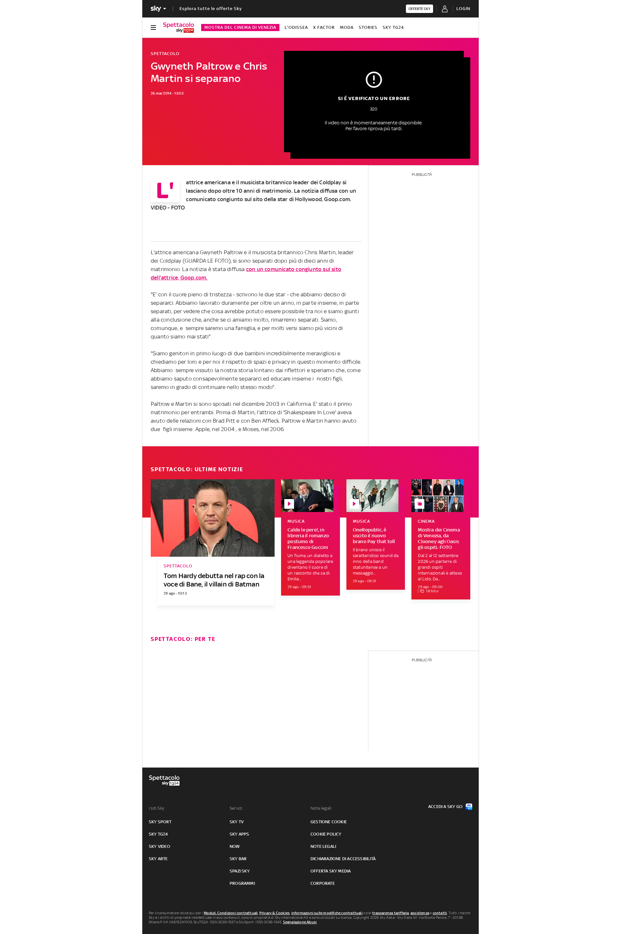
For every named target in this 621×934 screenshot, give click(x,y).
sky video (159, 846)
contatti (440, 913)
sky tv (237, 821)
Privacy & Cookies (274, 913)
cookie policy (326, 834)
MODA (347, 27)
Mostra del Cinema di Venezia (240, 27)
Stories (368, 27)
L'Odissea (296, 27)
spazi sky (240, 871)
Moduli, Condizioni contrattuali (231, 913)
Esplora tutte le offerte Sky (211, 8)
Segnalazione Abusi (300, 922)
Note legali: (321, 808)
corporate (322, 883)
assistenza (419, 913)
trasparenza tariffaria (390, 913)
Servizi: (236, 808)
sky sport (160, 821)
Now (235, 846)
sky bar (238, 858)
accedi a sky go (445, 806)
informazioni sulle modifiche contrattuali (327, 913)
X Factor (324, 27)
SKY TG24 (393, 27)
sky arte (158, 858)
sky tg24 (158, 834)
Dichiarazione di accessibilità (343, 858)
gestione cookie (328, 821)
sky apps (239, 834)
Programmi (242, 883)
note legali (323, 846)
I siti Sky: (157, 808)
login (463, 8)
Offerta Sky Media (330, 871)
